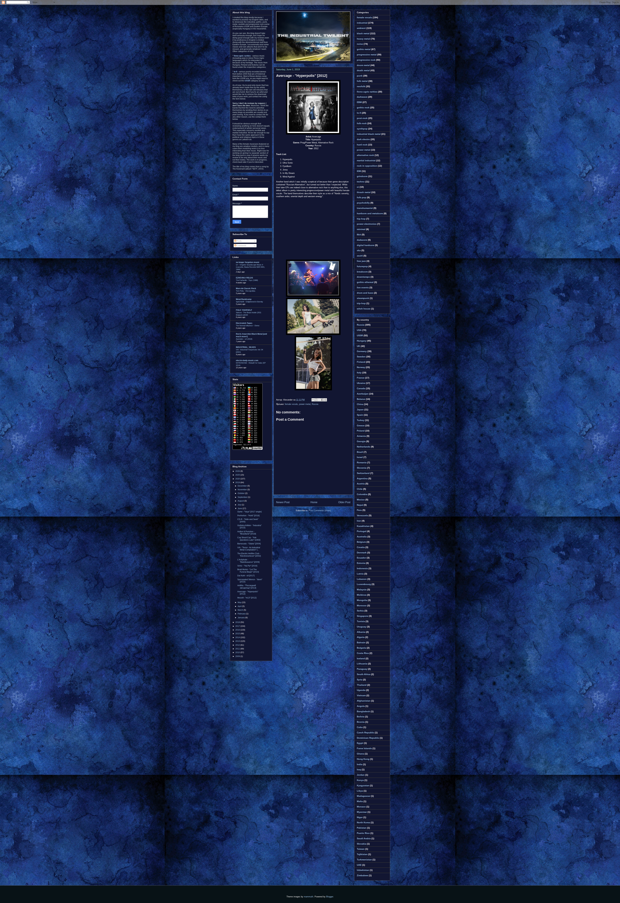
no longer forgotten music (247, 262)
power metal (304, 404)
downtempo (363, 277)
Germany (362, 351)
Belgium (361, 542)
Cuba (360, 727)
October (241, 493)
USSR (360, 335)
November (242, 489)
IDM (359, 171)
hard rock (362, 144)
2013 (237, 641)
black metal (363, 33)
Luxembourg (364, 584)
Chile (359, 489)
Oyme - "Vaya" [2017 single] (249, 512)
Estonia (361, 563)
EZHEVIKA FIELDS (244, 278)
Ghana (360, 753)
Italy (359, 372)
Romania (362, 462)
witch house (363, 308)
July (240, 505)
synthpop (362, 128)
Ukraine (361, 383)
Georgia (361, 441)
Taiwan (361, 849)
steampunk (363, 298)
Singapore (362, 616)
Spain (360, 415)
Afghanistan (363, 700)
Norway (361, 367)
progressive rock (366, 60)
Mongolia (362, 600)
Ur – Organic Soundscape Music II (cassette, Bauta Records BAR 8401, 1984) (250, 267)
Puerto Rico (363, 833)
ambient (361, 28)
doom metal (363, 65)
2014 (237, 637)
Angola (361, 706)
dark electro (363, 139)
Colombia (362, 494)
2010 (237, 652)
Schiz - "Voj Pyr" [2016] (247, 566)
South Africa (363, 674)
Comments (241, 246)
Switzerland (363, 473)
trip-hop (361, 303)
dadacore (362, 240)
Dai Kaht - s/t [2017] (245, 576)
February (242, 614)
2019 (237, 482)
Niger (360, 817)
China (360, 404)
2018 (237, 622)
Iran (359, 520)
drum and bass (365, 293)
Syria (359, 679)
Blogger (329, 896)
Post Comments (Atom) (320, 510)
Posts (239, 241)
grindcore (362, 176)
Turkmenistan (364, 859)
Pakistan (361, 827)
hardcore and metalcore (370, 213)
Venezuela (362, 515)
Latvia (360, 573)
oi (358, 187)
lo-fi (359, 113)
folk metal (362, 81)
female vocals (291, 404)
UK (358, 346)
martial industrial (366, 160)
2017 (237, 626)
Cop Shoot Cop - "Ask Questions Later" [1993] (248, 538)
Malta (360, 801)
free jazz (361, 261)
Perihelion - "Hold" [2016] (248, 515)
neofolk (361, 86)
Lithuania (362, 663)
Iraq (359, 769)
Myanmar (362, 812)
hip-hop (361, 218)
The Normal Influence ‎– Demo (247, 326)
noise (360, 44)
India (359, 764)
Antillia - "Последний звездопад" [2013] (246, 586)
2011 (237, 649)
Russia (315, 404)
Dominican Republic (368, 738)
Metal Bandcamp (243, 299)
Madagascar (363, 796)
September (243, 497)
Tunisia (361, 621)
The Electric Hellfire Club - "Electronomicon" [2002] (249, 554)
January (241, 617)
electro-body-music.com (247, 360)
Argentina (362, 478)
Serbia (360, 610)
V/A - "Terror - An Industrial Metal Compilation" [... (248, 548)
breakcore (362, 271)
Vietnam (361, 695)
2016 (237, 630)
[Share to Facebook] (322, 399)
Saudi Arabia (364, 838)
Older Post (344, 502)
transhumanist (365, 208)
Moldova (361, 595)
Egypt (360, 743)
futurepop (362, 266)
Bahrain (361, 642)
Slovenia (361, 468)
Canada (361, 388)
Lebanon (362, 579)
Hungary (361, 340)
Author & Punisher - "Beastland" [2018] (246, 532)
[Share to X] (319, 399)
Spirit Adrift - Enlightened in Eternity (249, 302)
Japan (360, 409)
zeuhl (360, 255)
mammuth (308, 896)
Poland (361, 430)
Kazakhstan (363, 526)
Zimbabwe (362, 875)
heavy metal (363, 38)
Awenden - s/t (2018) (244, 339)
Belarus (361, 399)
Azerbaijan (362, 393)
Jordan (361, 775)
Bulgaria (361, 647)
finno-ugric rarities (367, 91)
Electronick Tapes (244, 323)
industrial (362, 22)
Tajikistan (362, 854)
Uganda (361, 690)
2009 (237, 656)
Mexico (361, 499)
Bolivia (360, 716)
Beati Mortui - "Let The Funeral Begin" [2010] (248, 570)
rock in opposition (367, 165)
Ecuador (361, 557)
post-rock (362, 118)
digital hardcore (365, 245)
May (240, 602)
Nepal (360, 505)
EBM (359, 102)
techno (361, 181)
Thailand (362, 685)
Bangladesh (363, 711)
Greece (361, 425)
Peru (359, 510)
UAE (359, 865)
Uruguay (361, 626)
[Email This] (313, 399)
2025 (237, 475)
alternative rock (365, 155)
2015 (237, 633)
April (240, 606)
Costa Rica (363, 653)
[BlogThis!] (316, 399)
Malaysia (362, 589)
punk (359, 75)
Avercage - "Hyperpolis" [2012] (301, 76)
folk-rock (362, 123)
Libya (360, 791)
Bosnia (361, 722)
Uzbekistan (363, 870)
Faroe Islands (364, 748)
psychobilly (363, 202)
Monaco (361, 806)
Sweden (361, 356)
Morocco (362, 605)
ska (359, 250)
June (240, 508)
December (242, 486)
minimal (361, 229)
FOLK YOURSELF (244, 310)
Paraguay (362, 669)
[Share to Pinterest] (325, 399)
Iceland (361, 658)
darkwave (362, 97)
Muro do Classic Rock (246, 288)
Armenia (361, 436)
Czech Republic (365, 732)
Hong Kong (363, 759)
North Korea (363, 822)
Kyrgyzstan (363, 785)
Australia (362, 536)
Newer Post (282, 502)
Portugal (361, 531)
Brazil (360, 452)
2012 (237, 645)
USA (359, 330)
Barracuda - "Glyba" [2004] (249, 544)
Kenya (360, 780)
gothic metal (364, 49)
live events (363, 287)
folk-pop (361, 197)
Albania (361, 632)
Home (313, 502)
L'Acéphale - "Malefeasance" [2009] (248, 561)
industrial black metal (369, 134)
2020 (237, 479)
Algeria (361, 637)
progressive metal (367, 54)
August (241, 501)
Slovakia (361, 843)
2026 (237, 471)
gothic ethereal (365, 282)
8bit (359, 234)
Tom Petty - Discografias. (246, 291)
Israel (360, 457)
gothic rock (363, 107)
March (241, 610)
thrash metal (364, 192)
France (360, 377)
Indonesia (362, 568)
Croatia (361, 547)
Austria (361, 483)
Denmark (362, 552)
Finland (361, 362)
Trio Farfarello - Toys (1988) (247, 280)
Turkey (360, 420)
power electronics (367, 224)
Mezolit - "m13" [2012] (246, 598)
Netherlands (363, 446)
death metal (363, 70)
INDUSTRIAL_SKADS (246, 347)
